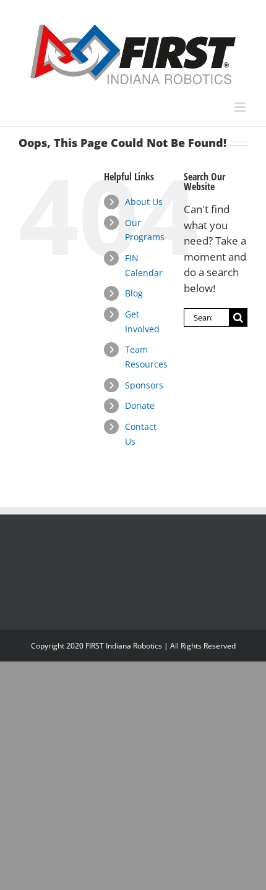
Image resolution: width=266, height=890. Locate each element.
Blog (134, 293)
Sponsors (144, 385)
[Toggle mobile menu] (240, 107)
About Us (144, 202)
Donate (140, 405)
